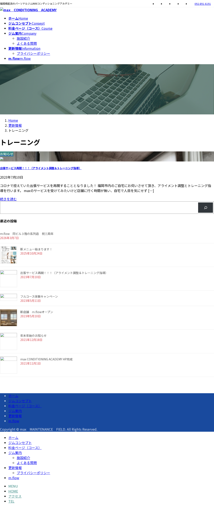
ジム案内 (15, 410)
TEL (11, 501)
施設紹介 (23, 38)
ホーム (13, 395)
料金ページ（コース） (25, 405)
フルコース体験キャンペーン (39, 296)
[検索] (205, 207)
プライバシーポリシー (33, 53)
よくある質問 (27, 43)
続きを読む (8, 198)
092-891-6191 (203, 3)
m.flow (13, 420)
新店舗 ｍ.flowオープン (36, 312)
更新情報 (15, 415)
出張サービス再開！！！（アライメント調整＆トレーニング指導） (41, 168)
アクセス (15, 496)
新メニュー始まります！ (36, 249)
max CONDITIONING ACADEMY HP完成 (46, 359)
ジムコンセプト (20, 400)
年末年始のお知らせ (33, 335)
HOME (13, 491)
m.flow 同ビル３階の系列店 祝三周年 (27, 234)
